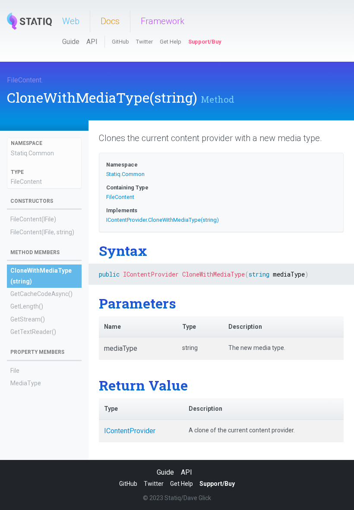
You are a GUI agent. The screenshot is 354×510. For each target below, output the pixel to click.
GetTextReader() (33, 331)
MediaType (25, 383)
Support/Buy (204, 41)
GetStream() (27, 319)
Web (70, 21)
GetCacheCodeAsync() (41, 293)
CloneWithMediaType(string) (183, 220)
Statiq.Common (32, 153)
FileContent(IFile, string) (42, 232)
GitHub (120, 41)
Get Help (170, 41)
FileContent (24, 80)
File (14, 370)
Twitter (144, 41)
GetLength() (26, 306)
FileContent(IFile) (33, 219)
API (92, 42)
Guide (70, 42)
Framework (162, 21)
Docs (110, 21)
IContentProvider (126, 220)
